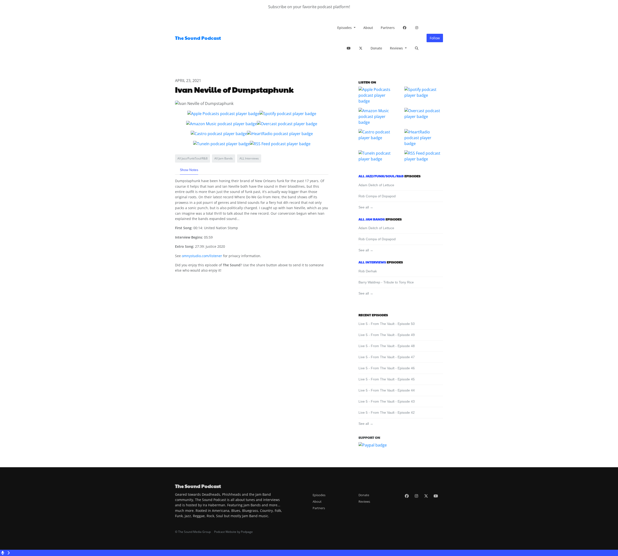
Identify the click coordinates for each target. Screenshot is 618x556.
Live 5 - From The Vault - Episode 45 (386, 379)
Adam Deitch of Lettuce (376, 185)
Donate (376, 48)
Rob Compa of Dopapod (377, 196)
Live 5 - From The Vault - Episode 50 (386, 324)
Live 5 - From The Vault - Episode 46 (386, 368)
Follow (435, 38)
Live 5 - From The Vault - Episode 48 (386, 346)
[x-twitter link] (361, 48)
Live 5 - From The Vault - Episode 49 (386, 335)
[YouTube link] (349, 48)
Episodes (345, 27)
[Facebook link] (405, 27)
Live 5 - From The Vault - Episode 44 (386, 390)
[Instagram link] (417, 27)
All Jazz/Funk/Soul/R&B (381, 175)
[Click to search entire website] (417, 48)
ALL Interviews (372, 262)
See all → (365, 207)
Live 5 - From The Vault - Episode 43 (386, 401)
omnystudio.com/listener (202, 256)
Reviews (397, 48)
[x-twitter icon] (426, 496)
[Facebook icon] (406, 496)
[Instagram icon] (416, 496)
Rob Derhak (367, 271)
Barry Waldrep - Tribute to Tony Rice (386, 282)
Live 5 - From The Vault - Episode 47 (386, 357)
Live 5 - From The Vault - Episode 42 (386, 412)
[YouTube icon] (435, 496)
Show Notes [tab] (189, 170)
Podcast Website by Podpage (233, 532)
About (368, 27)
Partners (388, 27)
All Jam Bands (371, 219)
